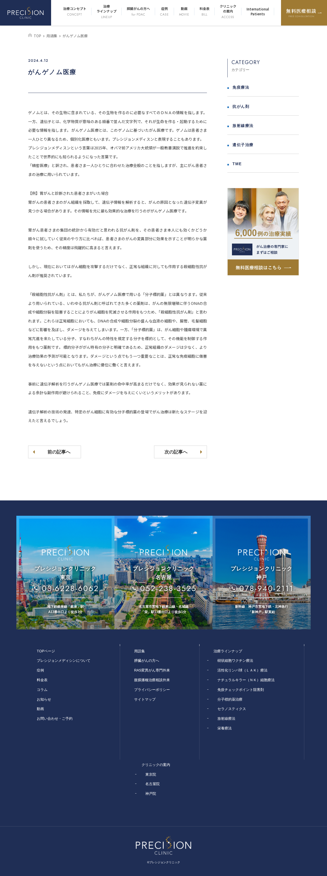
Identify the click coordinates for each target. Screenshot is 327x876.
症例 (164, 11)
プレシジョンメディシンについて (63, 660)
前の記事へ (59, 451)
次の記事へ (176, 451)
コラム (42, 690)
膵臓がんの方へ (138, 11)
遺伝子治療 (243, 144)
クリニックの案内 (228, 11)
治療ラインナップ (106, 11)
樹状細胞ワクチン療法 (235, 660)
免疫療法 (240, 87)
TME (237, 164)
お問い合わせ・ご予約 (55, 718)
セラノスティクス (231, 709)
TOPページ (46, 651)
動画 (184, 11)
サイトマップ (145, 699)
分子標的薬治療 (229, 699)
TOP (37, 35)
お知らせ (44, 699)
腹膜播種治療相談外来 (152, 680)
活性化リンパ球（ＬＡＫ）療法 (242, 670)
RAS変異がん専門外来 (152, 670)
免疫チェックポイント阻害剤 (240, 690)
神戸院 (150, 793)
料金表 (204, 11)
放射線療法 (243, 125)
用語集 (51, 35)
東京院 (150, 774)
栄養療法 (224, 728)
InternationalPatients (258, 11)
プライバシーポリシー (152, 690)
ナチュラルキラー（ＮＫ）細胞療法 (246, 680)
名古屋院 (152, 784)
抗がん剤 (240, 106)
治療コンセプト (74, 11)
